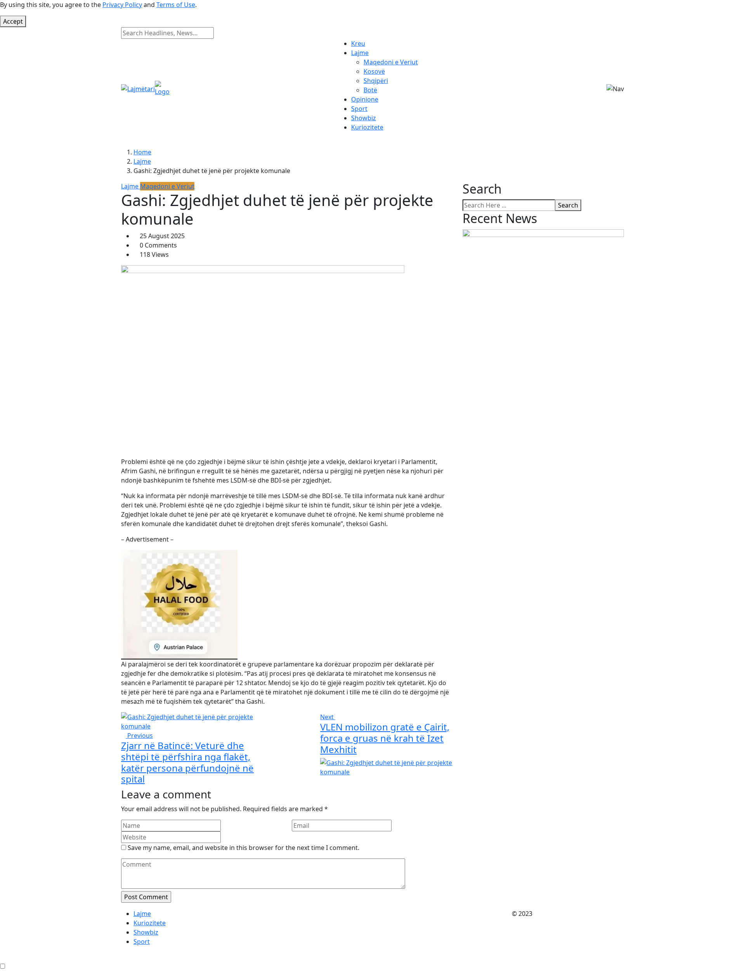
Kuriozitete (367, 127)
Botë (370, 90)
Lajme (360, 52)
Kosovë (374, 71)
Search (568, 205)
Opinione (364, 99)
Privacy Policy (122, 4)
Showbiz (363, 118)
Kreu (358, 43)
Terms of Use (175, 4)
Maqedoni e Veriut (391, 62)
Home (142, 152)
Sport (359, 108)
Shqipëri (376, 80)
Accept (13, 21)
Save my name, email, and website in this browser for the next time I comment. (243, 847)
